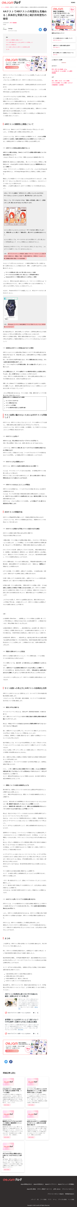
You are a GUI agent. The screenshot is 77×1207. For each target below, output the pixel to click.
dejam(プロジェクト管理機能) (66, 1184)
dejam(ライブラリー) (50, 1184)
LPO (11, 22)
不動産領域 (55, 84)
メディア (70, 82)
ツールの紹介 (63, 71)
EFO (53, 69)
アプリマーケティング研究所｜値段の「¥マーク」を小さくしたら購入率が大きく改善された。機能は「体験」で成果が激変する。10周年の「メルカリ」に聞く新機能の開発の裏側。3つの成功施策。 (25, 256)
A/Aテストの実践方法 (11, 44)
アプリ (60, 80)
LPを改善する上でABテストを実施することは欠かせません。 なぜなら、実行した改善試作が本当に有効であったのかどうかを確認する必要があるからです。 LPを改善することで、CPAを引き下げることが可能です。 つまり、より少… (13, 1098)
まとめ (7, 49)
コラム (65, 69)
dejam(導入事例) (31, 1189)
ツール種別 (69, 71)
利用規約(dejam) (69, 1194)
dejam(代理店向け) (39, 1184)
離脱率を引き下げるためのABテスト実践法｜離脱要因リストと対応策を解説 (12, 1123)
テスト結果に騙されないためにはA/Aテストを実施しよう (19, 42)
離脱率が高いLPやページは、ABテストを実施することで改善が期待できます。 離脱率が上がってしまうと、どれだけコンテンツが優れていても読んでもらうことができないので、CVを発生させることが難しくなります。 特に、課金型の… (13, 1130)
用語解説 (73, 2)
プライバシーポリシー (68, 1189)
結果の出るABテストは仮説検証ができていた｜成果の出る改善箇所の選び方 (37, 1123)
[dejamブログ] (11, 2)
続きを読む (6, 1105)
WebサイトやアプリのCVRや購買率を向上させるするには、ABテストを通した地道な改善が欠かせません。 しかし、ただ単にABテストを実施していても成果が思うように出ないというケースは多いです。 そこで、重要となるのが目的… (37, 1130)
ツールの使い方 (55, 71)
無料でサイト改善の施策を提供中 (61, 46)
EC (53, 80)
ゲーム (55, 1199)
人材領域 (61, 84)
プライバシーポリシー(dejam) (56, 1194)
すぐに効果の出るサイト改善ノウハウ (62, 39)
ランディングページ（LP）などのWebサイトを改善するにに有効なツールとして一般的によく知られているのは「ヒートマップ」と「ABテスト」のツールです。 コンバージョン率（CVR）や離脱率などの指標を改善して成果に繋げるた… (37, 1098)
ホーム (2, 7)
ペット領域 (64, 82)
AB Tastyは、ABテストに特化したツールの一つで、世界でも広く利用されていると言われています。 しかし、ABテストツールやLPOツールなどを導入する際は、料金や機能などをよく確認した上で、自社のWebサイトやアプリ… (13, 1163)
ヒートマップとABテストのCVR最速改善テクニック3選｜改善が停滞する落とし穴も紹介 (37, 1090)
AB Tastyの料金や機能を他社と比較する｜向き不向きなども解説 (12, 1155)
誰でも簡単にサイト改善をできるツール (63, 53)
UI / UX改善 (60, 69)
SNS (56, 80)
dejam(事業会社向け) (26, 1184)
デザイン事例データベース (44, 1189)
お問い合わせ (56, 1189)
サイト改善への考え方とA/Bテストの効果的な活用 (18, 47)
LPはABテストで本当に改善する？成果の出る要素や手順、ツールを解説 (12, 1090)
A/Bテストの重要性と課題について (14, 40)
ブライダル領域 (56, 82)
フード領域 (66, 80)
